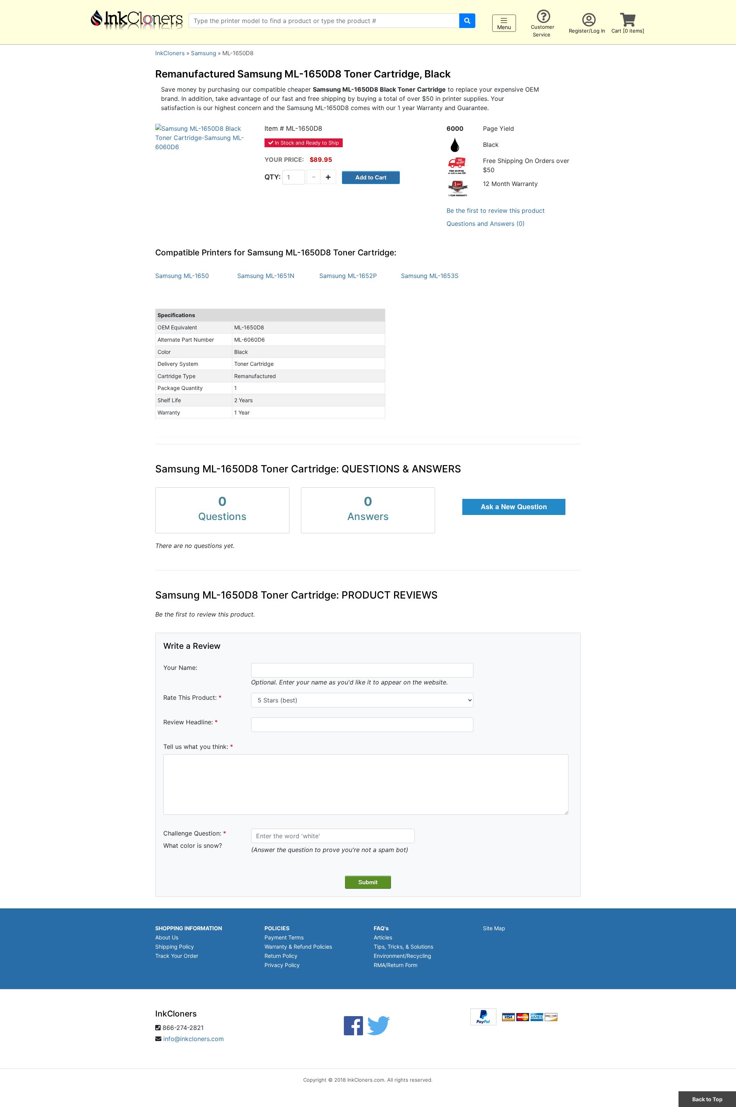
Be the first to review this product (496, 210)
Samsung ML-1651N (265, 276)
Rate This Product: (190, 697)
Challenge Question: (192, 833)
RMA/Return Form (395, 965)
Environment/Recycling (402, 955)
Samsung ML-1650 (182, 276)
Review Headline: (188, 722)
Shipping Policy (174, 946)
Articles (383, 937)
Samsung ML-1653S (429, 276)
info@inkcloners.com (193, 1039)
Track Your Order (176, 955)
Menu (504, 27)
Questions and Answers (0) (486, 223)
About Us (166, 937)
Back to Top (707, 1099)
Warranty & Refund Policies (298, 946)
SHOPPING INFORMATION (188, 928)
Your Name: (180, 667)
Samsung (203, 53)
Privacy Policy (282, 965)
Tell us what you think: (195, 746)
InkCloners (170, 53)
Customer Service (542, 31)
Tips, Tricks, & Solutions (403, 946)
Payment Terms (284, 937)
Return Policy (280, 955)
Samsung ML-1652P (348, 276)
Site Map (494, 928)
